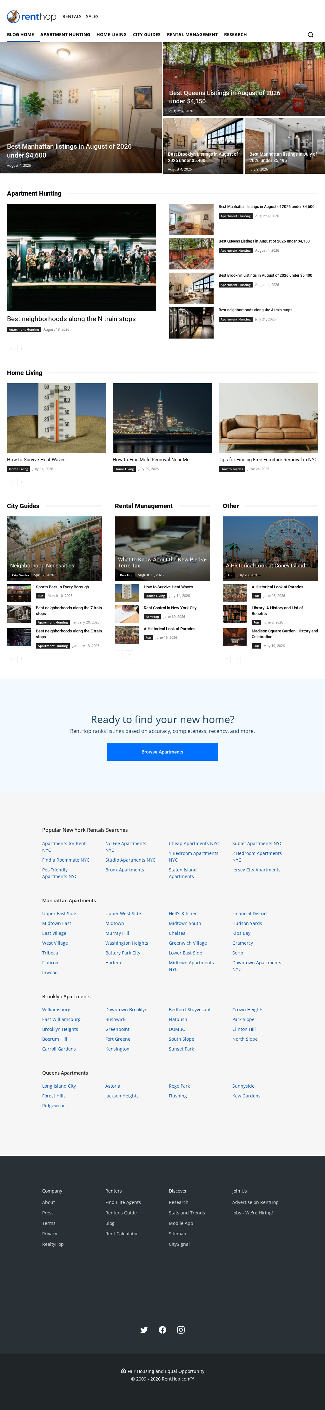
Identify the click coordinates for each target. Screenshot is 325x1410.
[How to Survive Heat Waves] (56, 418)
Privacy (49, 1234)
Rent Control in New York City (170, 607)
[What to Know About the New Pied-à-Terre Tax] (162, 548)
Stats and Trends (187, 1213)
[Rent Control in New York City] (127, 614)
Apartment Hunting (24, 329)
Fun (40, 595)
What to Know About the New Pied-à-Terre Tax (162, 562)
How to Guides (232, 469)
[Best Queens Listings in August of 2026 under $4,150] (191, 254)
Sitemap (177, 1234)
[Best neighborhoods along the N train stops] (81, 257)
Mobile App (181, 1223)
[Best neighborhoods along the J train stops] (191, 323)
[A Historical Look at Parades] (127, 635)
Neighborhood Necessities (42, 565)
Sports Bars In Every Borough (62, 587)
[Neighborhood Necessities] (54, 548)
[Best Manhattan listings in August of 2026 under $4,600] (81, 107)
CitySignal (179, 1244)
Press (48, 1213)
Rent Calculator (121, 1234)
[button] (310, 34)
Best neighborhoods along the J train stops (255, 310)
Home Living (18, 469)
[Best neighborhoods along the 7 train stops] (19, 614)
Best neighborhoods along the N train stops (71, 319)
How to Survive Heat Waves (36, 459)
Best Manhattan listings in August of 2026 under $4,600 (267, 206)
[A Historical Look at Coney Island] (270, 548)
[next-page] (21, 349)
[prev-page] (11, 349)
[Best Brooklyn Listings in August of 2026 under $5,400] (203, 146)
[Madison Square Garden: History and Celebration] (235, 637)
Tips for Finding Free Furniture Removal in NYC (268, 459)
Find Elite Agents (123, 1202)
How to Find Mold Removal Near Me (151, 459)
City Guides (20, 575)
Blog (110, 1223)
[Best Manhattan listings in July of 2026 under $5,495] (285, 146)
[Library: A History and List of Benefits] (235, 614)
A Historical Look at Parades (170, 628)
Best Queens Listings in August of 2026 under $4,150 (264, 241)
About (48, 1202)
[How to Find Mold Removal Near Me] (162, 418)
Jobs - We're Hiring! (252, 1213)
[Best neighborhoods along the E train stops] (19, 637)
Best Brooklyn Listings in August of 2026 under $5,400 (265, 275)
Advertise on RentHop (255, 1202)
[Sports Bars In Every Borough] (19, 593)
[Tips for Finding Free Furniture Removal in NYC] (268, 418)
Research (179, 1202)
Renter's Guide (121, 1213)
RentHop (126, 575)
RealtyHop (53, 1244)
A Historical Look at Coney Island (265, 565)
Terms (49, 1223)
